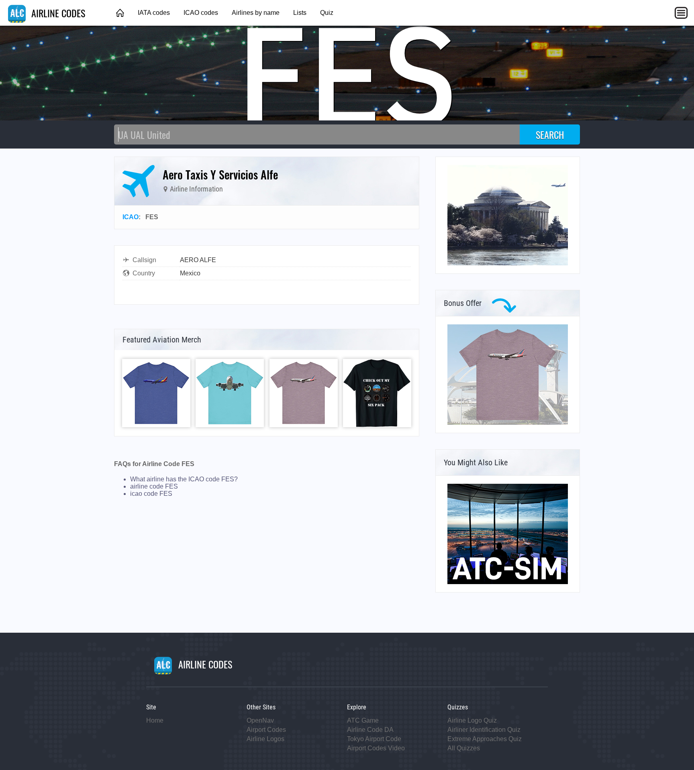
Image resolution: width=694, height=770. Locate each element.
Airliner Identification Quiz (483, 729)
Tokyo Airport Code (374, 738)
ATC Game (363, 720)
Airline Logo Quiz (472, 720)
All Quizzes (463, 748)
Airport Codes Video (376, 748)
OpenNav (260, 720)
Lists (299, 12)
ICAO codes (201, 12)
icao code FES (151, 493)
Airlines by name (256, 12)
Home (154, 720)
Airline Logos (265, 738)
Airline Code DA (370, 729)
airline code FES (154, 486)
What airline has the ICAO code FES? (184, 479)
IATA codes (154, 12)
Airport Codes (266, 729)
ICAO (130, 217)
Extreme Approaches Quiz (484, 738)
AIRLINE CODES (57, 13)
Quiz (326, 12)
